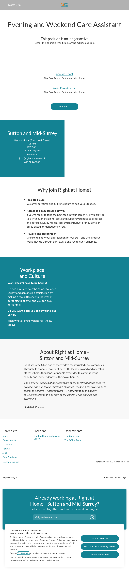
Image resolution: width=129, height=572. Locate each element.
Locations (7, 444)
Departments (9, 440)
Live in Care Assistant (64, 88)
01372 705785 (32, 162)
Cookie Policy (24, 553)
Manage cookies (11, 461)
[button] (123, 5)
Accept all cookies (100, 538)
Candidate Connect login (115, 477)
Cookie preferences (100, 554)
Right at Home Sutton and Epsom (47, 437)
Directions (32, 154)
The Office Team (72, 440)
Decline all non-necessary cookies (99, 546)
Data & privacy (10, 457)
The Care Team (72, 435)
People (6, 448)
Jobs (5, 452)
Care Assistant (64, 74)
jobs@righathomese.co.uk (32, 158)
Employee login (10, 477)
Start (5, 435)
